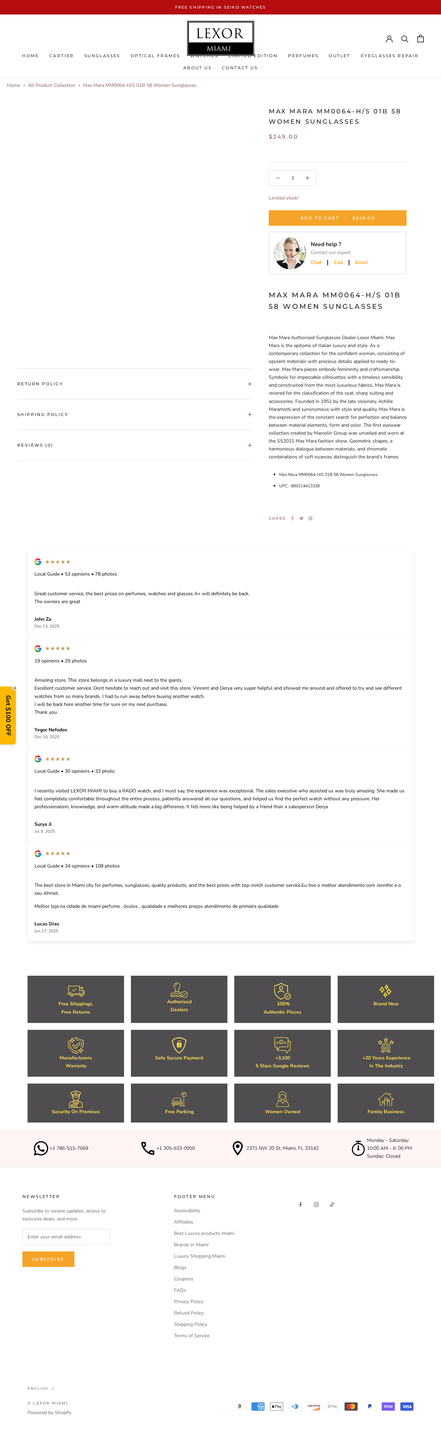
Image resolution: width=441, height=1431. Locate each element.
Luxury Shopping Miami (199, 1256)
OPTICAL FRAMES (155, 55)
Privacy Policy (188, 1301)
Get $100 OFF (8, 715)
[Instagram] (316, 1204)
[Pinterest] (310, 518)
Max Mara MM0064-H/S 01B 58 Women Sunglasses (139, 85)
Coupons (183, 1279)
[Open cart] (420, 38)
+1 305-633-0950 (175, 1148)
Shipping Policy (42, 414)
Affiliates (183, 1222)
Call (338, 262)
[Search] (405, 38)
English (38, 1388)
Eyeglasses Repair (390, 55)
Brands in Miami (191, 1244)
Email (361, 262)
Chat (316, 262)
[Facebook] (292, 518)
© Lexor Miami (48, 1403)
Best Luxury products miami (204, 1233)
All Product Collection (51, 85)
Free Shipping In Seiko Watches (220, 7)
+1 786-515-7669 (69, 1148)
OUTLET (339, 55)
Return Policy (40, 383)
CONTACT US (240, 67)
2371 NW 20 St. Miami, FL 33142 (282, 1148)
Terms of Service (191, 1335)
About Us (197, 67)
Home (30, 55)
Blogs (180, 1267)
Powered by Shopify (49, 1412)
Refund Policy (189, 1313)
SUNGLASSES (102, 55)
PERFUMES (303, 55)
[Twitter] (301, 518)
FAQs (180, 1290)
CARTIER (61, 55)
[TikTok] (332, 1204)
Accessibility (187, 1210)
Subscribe (48, 1259)
